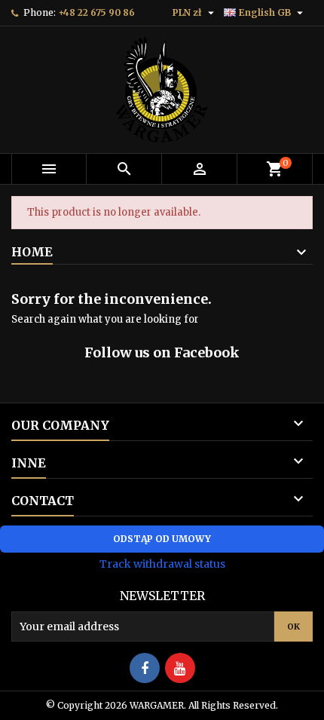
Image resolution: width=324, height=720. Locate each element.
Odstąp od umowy (162, 538)
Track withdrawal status (162, 564)
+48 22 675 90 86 (96, 12)
